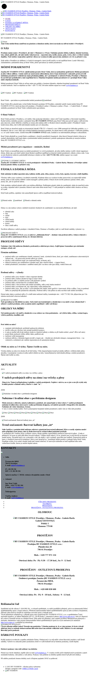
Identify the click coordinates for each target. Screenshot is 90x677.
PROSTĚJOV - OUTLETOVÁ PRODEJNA (47, 508)
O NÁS (8, 21)
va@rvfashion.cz (17, 498)
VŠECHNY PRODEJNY (47, 502)
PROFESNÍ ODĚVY (13, 25)
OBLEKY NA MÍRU (13, 26)
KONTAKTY (10, 30)
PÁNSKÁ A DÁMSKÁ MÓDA (16, 23)
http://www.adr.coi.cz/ (67, 616)
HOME (8, 19)
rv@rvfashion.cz (17, 487)
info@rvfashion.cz (18, 465)
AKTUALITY (10, 28)
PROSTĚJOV (47, 506)
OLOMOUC (47, 504)
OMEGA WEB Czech (30, 669)
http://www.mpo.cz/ (8, 622)
